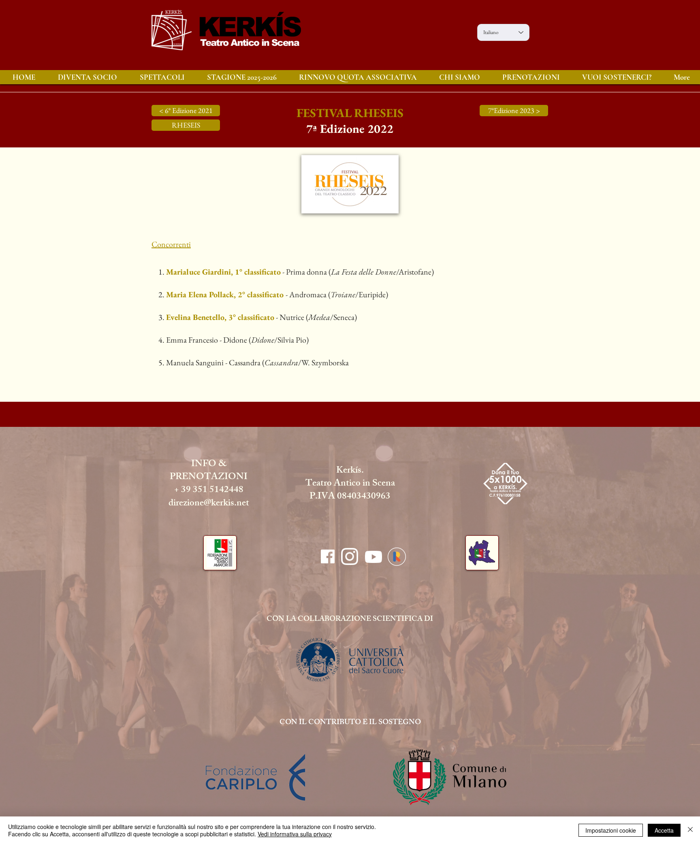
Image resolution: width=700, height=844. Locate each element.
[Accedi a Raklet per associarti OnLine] (396, 557)
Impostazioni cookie (610, 830)
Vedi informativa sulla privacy (295, 834)
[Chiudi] (690, 830)
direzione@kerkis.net (209, 504)
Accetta (664, 830)
